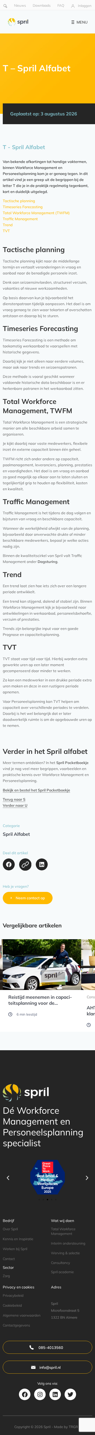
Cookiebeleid (12, 1305)
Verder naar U (15, 805)
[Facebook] (24, 1394)
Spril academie (62, 1272)
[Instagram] (40, 1394)
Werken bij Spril (15, 1249)
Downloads (41, 5)
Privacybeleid (13, 1295)
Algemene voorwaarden (22, 1315)
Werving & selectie (65, 1253)
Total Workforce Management (63, 1231)
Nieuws (20, 5)
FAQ (60, 5)
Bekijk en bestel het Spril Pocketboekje (36, 790)
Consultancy (60, 1263)
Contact (9, 1259)
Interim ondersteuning (68, 1243)
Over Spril (10, 1229)
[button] (9, 864)
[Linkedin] (55, 1394)
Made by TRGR (66, 1427)
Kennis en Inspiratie (18, 1239)
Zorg (6, 1276)
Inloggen (85, 5)
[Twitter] (70, 1394)
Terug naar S (14, 799)
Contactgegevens (16, 1325)
